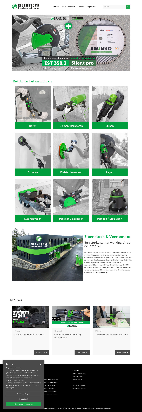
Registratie (91, 7)
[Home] (25, 6)
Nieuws (56, 7)
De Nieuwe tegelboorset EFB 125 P (111, 334)
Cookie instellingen (23, 394)
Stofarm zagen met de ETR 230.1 (29, 334)
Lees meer (40, 352)
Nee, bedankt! (23, 399)
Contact (81, 7)
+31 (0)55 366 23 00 (79, 385)
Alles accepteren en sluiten (23, 404)
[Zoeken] (128, 7)
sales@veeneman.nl (80, 388)
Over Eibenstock (68, 7)
